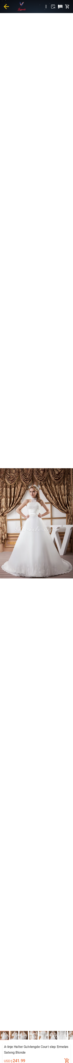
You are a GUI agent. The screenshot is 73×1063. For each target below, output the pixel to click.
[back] (6, 6)
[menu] (46, 6)
